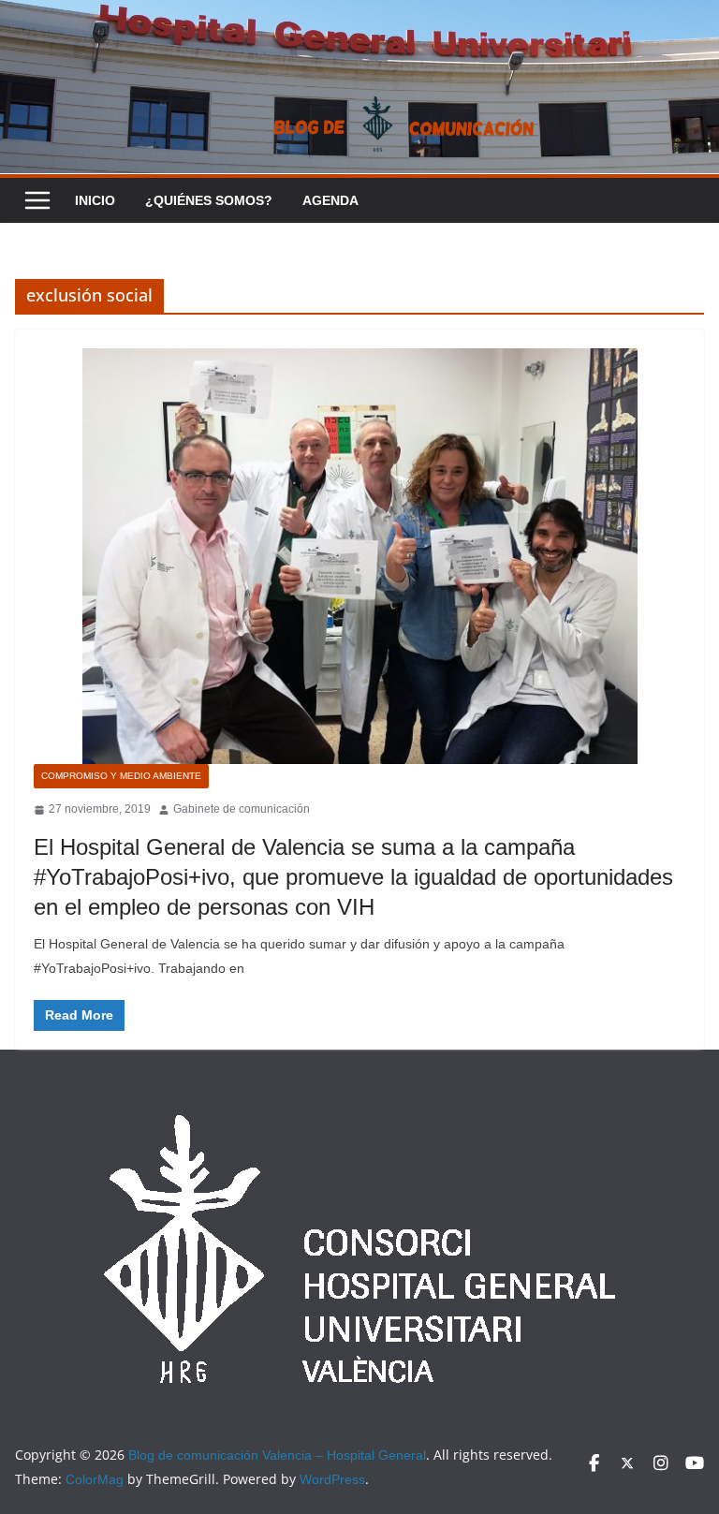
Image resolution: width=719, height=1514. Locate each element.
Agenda (330, 200)
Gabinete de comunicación (241, 809)
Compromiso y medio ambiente (121, 776)
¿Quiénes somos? (208, 200)
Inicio (95, 200)
